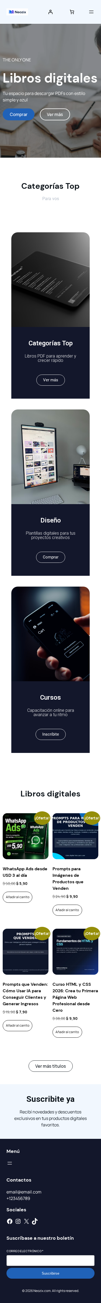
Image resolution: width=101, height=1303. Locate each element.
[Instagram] (18, 1221)
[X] (26, 1221)
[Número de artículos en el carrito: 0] (72, 11)
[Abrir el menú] (91, 12)
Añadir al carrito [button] (17, 897)
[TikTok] (35, 1221)
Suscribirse (50, 1273)
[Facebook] (9, 1221)
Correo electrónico (24, 1251)
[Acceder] (50, 11)
